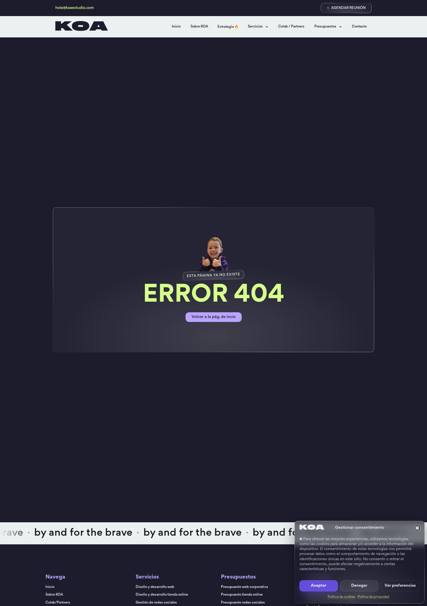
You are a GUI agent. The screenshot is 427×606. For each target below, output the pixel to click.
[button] (417, 528)
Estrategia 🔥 (227, 26)
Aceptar (318, 586)
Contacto (359, 26)
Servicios (255, 26)
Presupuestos (325, 26)
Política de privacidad (373, 597)
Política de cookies (341, 597)
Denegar (359, 586)
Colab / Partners (291, 26)
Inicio (176, 26)
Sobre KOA (199, 26)
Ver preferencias (400, 586)
